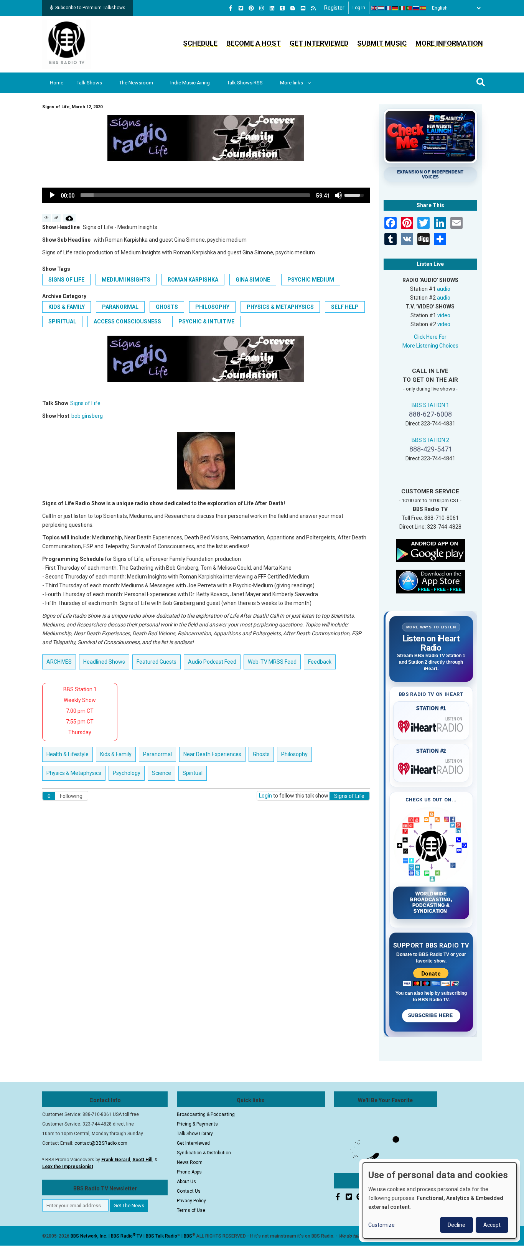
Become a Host (253, 43)
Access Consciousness (127, 321)
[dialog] (439, 1200)
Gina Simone (253, 280)
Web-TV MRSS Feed (272, 662)
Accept (492, 1225)
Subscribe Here (431, 1015)
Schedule (200, 43)
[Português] (409, 8)
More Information (449, 43)
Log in (359, 7)
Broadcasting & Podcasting (206, 1114)
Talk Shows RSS (245, 83)
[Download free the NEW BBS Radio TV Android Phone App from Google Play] (430, 550)
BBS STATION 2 (430, 440)
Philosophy (212, 307)
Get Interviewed (319, 43)
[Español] (423, 8)
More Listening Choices (430, 346)
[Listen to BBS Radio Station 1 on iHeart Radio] (431, 725)
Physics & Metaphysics (280, 307)
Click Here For (430, 337)
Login (265, 796)
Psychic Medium (310, 280)
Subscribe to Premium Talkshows (90, 7)
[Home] (66, 44)
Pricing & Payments (197, 1124)
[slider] (195, 195)
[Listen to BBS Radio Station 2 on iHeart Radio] (431, 767)
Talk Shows (89, 83)
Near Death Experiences (212, 754)
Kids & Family (66, 307)
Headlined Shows (104, 662)
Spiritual (62, 321)
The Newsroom (136, 83)
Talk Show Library (195, 1133)
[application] (206, 195)
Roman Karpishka (193, 280)
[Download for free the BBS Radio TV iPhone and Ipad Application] (430, 581)
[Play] (52, 195)
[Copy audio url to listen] (56, 218)
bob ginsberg (87, 416)
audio (443, 289)
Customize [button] (381, 1225)
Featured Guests (156, 662)
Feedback (319, 662)
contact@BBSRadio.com (100, 1143)
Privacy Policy (191, 1200)
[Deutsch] (395, 8)
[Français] (388, 8)
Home (56, 83)
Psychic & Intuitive (206, 321)
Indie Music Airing (190, 83)
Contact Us (189, 1191)
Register (334, 8)
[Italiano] (402, 8)
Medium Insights (126, 280)
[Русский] (416, 8)
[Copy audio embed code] (46, 218)
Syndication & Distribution (204, 1152)
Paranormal (120, 307)
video (443, 315)
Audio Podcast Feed (212, 662)
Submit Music (382, 43)
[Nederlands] (381, 8)
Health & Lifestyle (67, 754)
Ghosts (167, 307)
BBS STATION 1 (430, 405)
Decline (456, 1225)
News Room (190, 1162)
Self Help (345, 307)
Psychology (126, 773)
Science (161, 773)
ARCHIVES (59, 662)
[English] (374, 8)
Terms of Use (191, 1210)
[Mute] (338, 195)
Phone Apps (189, 1172)
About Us (186, 1181)
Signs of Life (66, 280)
